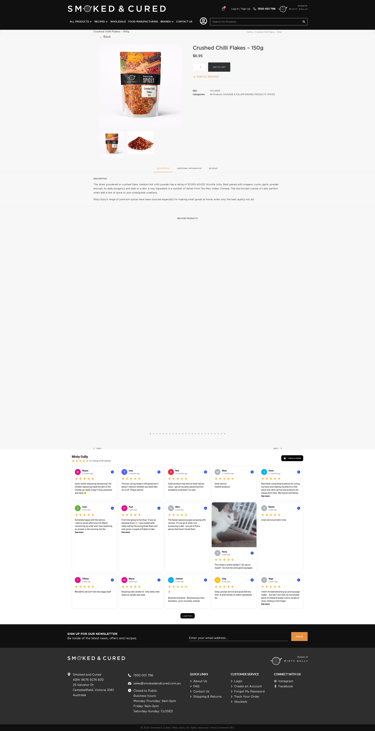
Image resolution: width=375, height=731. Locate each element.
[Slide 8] (173, 433)
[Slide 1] (112, 144)
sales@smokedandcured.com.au (157, 683)
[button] (140, 87)
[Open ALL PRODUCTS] (91, 21)
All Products (216, 94)
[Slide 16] (198, 433)
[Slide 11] (182, 433)
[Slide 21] (215, 433)
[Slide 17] (202, 433)
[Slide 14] (192, 433)
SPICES (271, 94)
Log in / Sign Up (240, 8)
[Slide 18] (205, 433)
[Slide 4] (160, 433)
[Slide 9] (176, 433)
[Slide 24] (224, 433)
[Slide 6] (166, 433)
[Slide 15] (195, 433)
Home (250, 32)
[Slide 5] (163, 433)
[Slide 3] (156, 433)
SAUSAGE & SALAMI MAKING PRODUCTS (244, 94)
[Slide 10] (179, 433)
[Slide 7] (169, 433)
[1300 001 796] (254, 8)
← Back (105, 36)
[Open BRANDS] (172, 21)
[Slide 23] (221, 433)
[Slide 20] (211, 433)
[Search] (303, 21)
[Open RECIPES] (106, 21)
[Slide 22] (218, 433)
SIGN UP (299, 636)
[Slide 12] (186, 433)
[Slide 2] (140, 143)
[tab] (189, 169)
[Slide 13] (189, 433)
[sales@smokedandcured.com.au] (129, 683)
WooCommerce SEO (222, 727)
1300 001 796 (267, 8)
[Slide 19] (208, 433)
